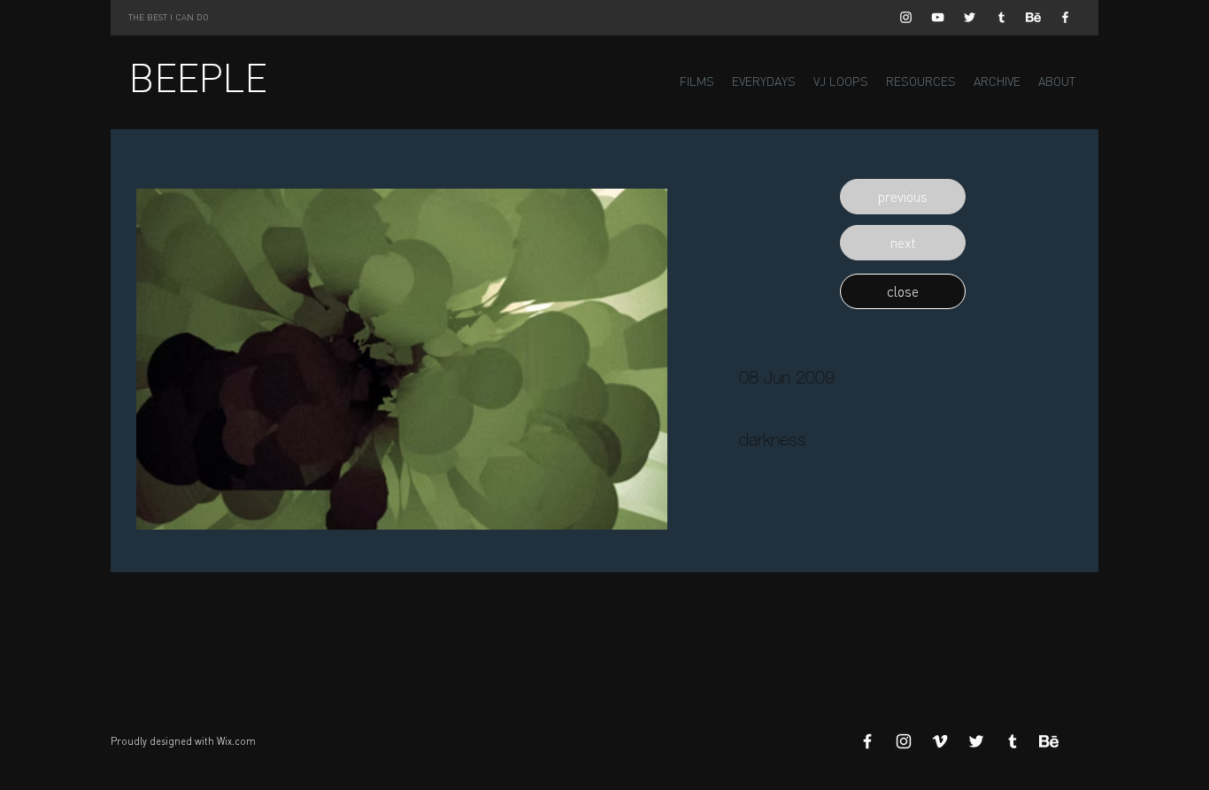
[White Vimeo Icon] (940, 741)
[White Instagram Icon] (905, 17)
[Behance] (1033, 17)
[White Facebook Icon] (1065, 17)
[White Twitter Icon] (969, 17)
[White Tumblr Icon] (1001, 17)
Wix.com (236, 741)
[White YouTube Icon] (937, 17)
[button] (903, 196)
